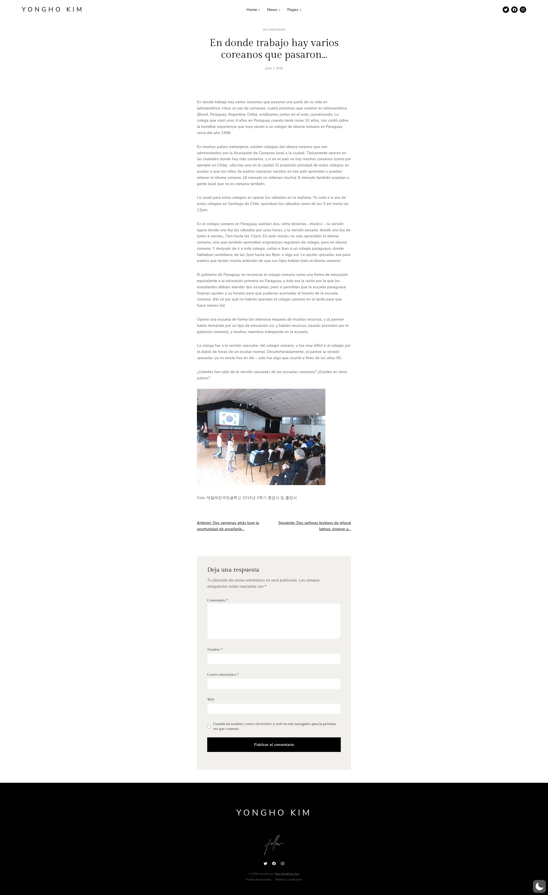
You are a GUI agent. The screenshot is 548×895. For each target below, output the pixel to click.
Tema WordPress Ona (286, 874)
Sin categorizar (274, 29)
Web (210, 700)
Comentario (217, 600)
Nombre (214, 650)
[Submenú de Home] (259, 10)
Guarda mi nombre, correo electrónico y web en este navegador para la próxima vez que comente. (274, 726)
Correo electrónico (222, 675)
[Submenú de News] (279, 10)
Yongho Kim (53, 9)
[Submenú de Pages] (300, 10)
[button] (539, 886)
